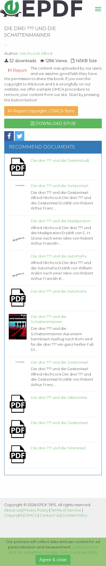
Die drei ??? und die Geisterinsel (59, 185)
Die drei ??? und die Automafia (58, 256)
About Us (12, 510)
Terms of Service (66, 510)
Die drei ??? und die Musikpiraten (60, 221)
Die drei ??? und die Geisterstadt (60, 160)
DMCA (31, 515)
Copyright (13, 515)
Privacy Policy (35, 510)
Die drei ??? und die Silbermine (59, 397)
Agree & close (53, 559)
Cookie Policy (74, 515)
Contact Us (50, 515)
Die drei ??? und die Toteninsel (58, 448)
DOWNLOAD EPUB (54, 123)
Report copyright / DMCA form (43, 111)
